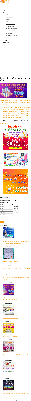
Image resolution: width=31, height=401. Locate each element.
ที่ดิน (7, 21)
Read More (3, 123)
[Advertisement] (15, 60)
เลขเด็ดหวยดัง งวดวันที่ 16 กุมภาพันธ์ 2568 (11, 261)
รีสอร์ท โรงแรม (9, 33)
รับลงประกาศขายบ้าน (16, 117)
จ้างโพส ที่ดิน (23, 107)
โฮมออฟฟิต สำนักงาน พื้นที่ (11, 35)
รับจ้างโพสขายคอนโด (10, 111)
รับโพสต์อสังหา (6, 40)
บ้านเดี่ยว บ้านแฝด (9, 17)
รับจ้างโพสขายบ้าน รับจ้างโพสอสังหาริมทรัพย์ (12, 336)
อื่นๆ (6, 38)
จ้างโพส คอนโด (6, 107)
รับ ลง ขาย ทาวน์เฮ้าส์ (19, 109)
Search (2, 221)
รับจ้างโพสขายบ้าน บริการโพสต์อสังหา (10, 318)
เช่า (3, 12)
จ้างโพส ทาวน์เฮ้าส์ (15, 107)
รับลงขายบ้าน (21, 113)
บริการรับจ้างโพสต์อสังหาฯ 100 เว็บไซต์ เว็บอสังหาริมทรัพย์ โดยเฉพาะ (16, 375)
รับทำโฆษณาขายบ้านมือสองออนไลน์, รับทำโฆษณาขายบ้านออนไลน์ (16, 393)
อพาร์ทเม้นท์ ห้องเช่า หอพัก (11, 28)
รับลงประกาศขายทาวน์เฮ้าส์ (18, 115)
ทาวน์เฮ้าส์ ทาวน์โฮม (10, 26)
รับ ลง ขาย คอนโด (9, 109)
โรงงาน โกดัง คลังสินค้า (10, 31)
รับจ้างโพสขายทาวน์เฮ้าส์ (22, 111)
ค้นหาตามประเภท (6, 14)
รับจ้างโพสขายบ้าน (13, 113)
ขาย (4, 10)
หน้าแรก (4, 8)
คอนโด (7, 19)
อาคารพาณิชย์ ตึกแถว (10, 24)
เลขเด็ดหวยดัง (6, 42)
